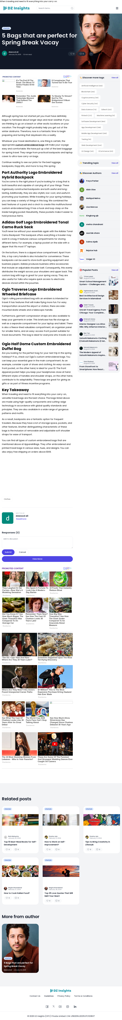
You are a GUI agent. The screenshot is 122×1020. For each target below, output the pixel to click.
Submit (8, 552)
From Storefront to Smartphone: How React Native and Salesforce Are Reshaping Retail (92, 368)
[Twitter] (54, 1006)
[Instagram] (67, 1007)
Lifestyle (6, 28)
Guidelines (49, 996)
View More (37, 559)
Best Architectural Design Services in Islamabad (91, 297)
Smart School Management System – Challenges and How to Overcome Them (92, 283)
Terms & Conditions (83, 996)
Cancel (22, 552)
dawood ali (13, 52)
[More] (91, 54)
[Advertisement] (37, 475)
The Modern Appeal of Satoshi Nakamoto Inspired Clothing (92, 354)
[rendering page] (17, 8)
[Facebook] (47, 1007)
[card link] (113, 281)
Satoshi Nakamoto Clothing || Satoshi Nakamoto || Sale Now (93, 340)
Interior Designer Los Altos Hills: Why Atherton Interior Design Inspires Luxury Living (92, 325)
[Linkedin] (75, 1007)
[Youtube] (60, 1007)
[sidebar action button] (117, 8)
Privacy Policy (63, 996)
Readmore (21, 519)
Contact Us (35, 996)
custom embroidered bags (29, 144)
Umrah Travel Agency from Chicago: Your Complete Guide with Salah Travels (92, 311)
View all (115, 77)
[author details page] (4, 53)
